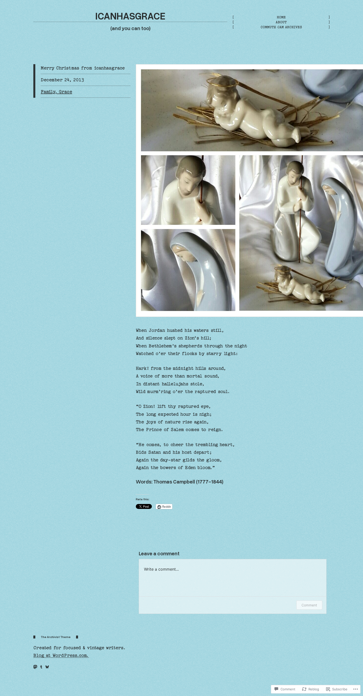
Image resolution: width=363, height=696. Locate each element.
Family (48, 92)
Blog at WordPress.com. (61, 655)
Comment (309, 605)
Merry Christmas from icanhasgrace (83, 68)
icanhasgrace (130, 16)
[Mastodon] (35, 667)
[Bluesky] (47, 667)
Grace (65, 92)
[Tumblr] (41, 667)
